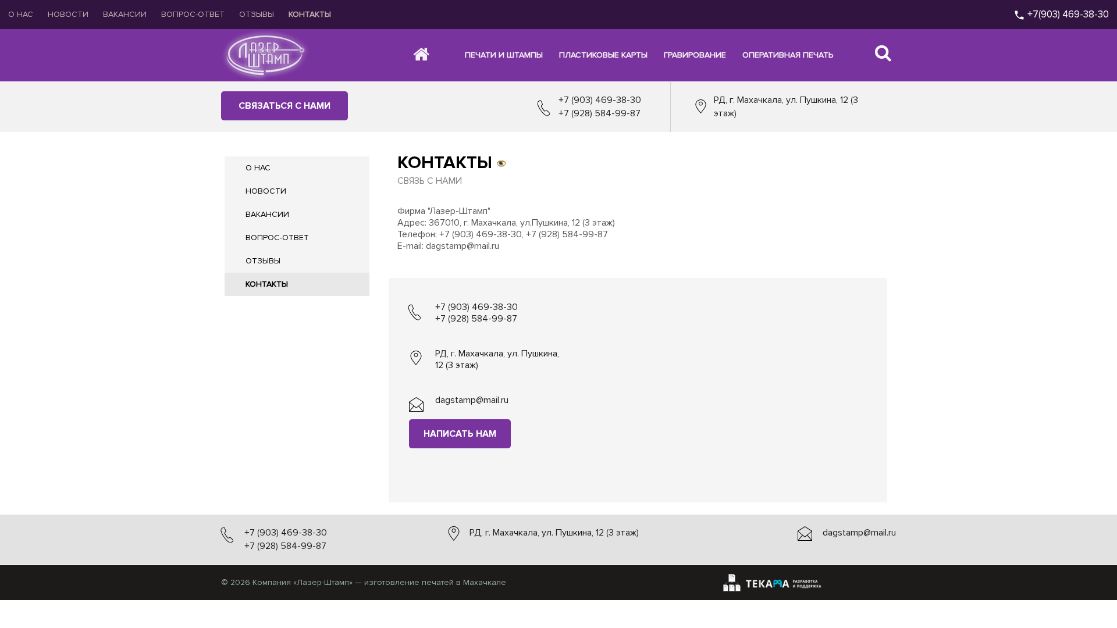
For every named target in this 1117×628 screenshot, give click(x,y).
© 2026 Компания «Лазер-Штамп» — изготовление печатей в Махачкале (363, 582)
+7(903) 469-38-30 (1067, 14)
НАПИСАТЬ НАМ (460, 434)
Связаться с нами (284, 106)
